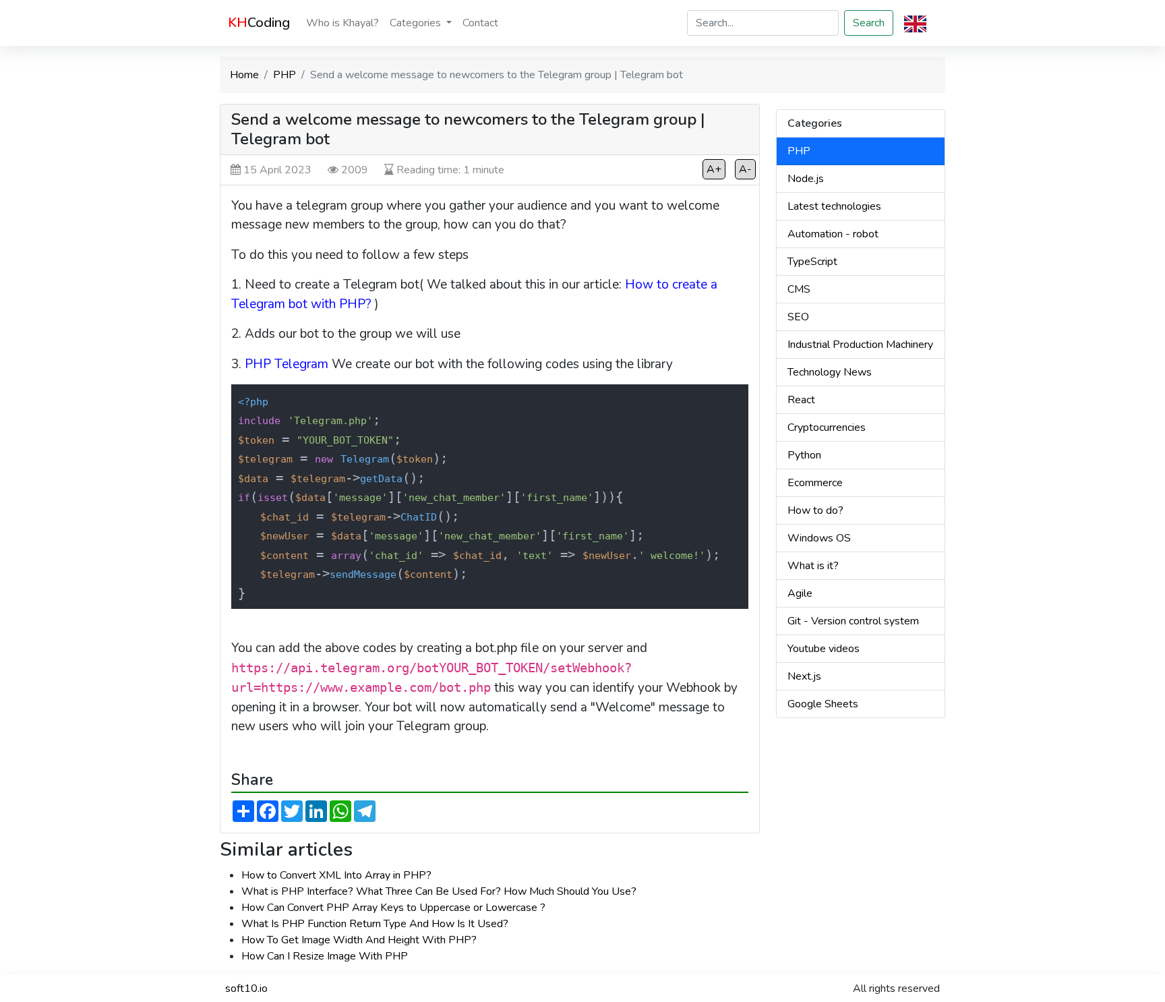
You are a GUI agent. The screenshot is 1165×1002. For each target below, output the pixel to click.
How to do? (815, 510)
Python (804, 455)
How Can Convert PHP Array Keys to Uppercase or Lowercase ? (393, 907)
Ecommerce (815, 482)
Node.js (805, 178)
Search (869, 23)
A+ (714, 169)
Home (244, 74)
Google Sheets (822, 704)
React (801, 399)
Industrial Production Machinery (860, 344)
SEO (798, 317)
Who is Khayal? (342, 23)
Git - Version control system (853, 621)
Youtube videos (823, 648)
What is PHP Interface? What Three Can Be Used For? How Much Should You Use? (438, 891)
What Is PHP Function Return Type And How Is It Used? (374, 923)
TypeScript (812, 261)
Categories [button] (417, 23)
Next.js (804, 676)
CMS (798, 289)
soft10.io (246, 988)
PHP (284, 74)
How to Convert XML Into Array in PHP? (336, 875)
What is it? (813, 565)
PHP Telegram (286, 364)
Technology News (829, 372)
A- (745, 169)
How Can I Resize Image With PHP (324, 956)
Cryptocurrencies (826, 427)
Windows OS (819, 538)
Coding (259, 22)
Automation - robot (832, 234)
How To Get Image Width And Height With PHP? (359, 940)
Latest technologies (834, 206)
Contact (480, 23)
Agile (799, 593)
